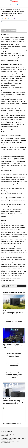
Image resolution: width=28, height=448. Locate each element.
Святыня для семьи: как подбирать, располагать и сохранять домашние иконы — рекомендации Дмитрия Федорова (14, 375)
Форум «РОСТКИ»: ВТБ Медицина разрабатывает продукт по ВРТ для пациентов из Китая (14, 355)
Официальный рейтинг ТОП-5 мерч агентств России (14, 364)
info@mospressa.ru (17, 438)
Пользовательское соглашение (7, 441)
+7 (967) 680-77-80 (8, 439)
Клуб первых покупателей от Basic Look (12, 423)
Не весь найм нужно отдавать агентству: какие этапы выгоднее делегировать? (14, 321)
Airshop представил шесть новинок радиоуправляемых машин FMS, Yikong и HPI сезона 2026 (13, 346)
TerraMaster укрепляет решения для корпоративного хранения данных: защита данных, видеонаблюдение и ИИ (13, 312)
